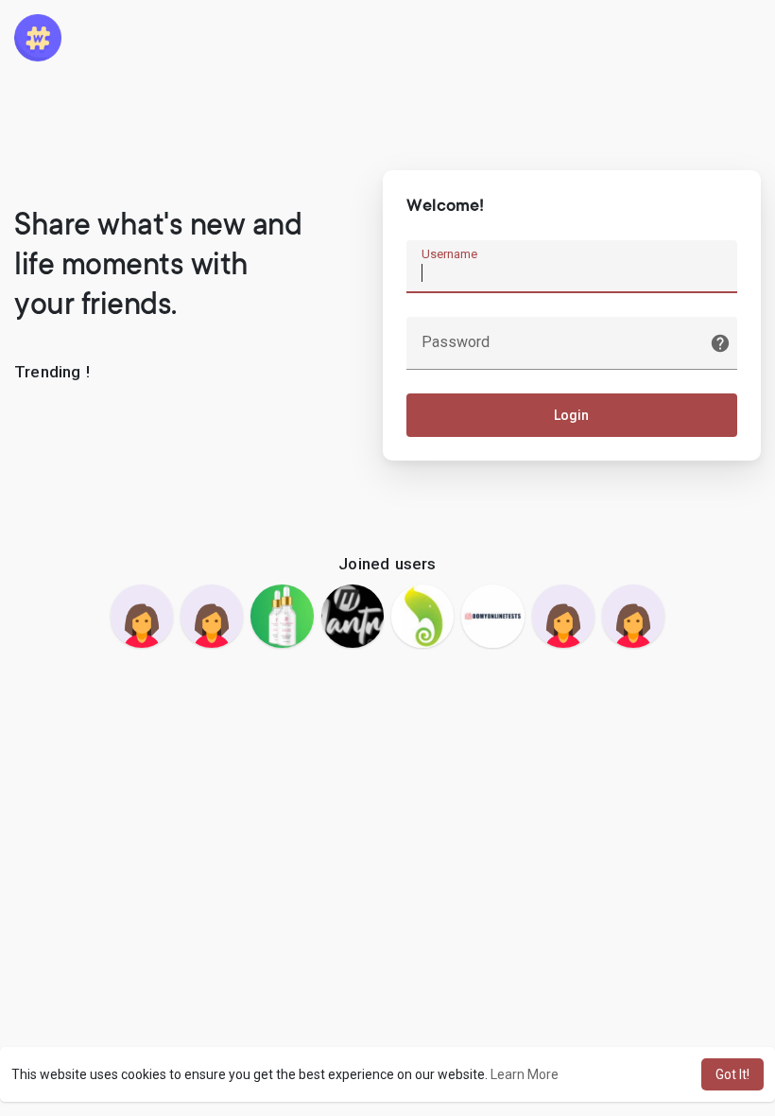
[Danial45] (281, 615)
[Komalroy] (563, 615)
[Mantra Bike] (352, 615)
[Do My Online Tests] (492, 615)
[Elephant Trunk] (422, 615)
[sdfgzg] (142, 615)
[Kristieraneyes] (212, 615)
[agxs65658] (633, 615)
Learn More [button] (525, 1074)
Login (571, 415)
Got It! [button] (732, 1074)
